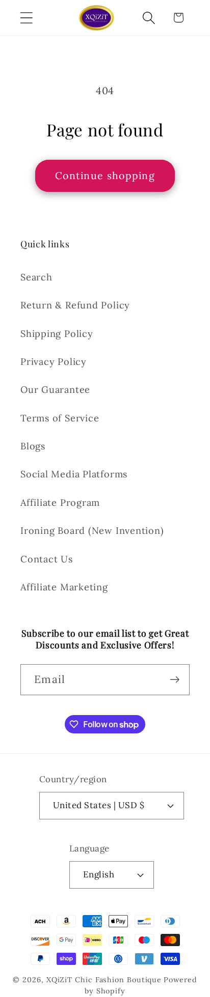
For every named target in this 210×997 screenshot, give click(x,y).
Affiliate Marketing (64, 587)
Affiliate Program (60, 502)
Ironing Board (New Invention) (92, 530)
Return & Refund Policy (75, 305)
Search (36, 277)
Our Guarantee (55, 389)
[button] (26, 17)
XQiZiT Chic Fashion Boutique (104, 979)
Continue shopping (105, 175)
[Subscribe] (174, 679)
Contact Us (46, 559)
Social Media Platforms (73, 474)
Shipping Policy (56, 333)
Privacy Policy (53, 361)
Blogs (32, 446)
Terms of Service (59, 418)
